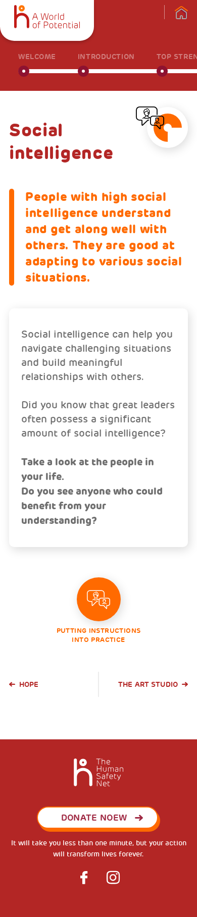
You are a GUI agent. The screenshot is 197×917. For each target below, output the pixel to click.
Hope (29, 684)
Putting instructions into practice (99, 635)
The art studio (148, 684)
